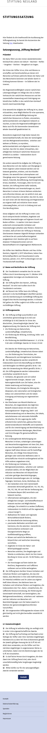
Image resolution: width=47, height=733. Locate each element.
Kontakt (23, 677)
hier (11, 43)
